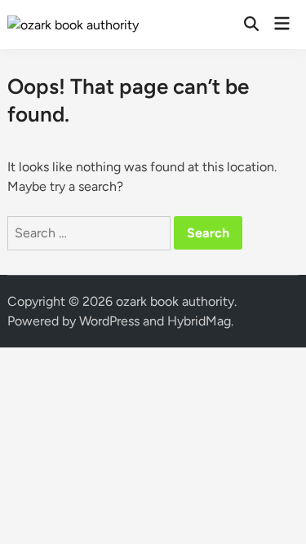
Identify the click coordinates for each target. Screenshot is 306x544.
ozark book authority (175, 301)
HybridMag (199, 321)
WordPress (109, 321)
